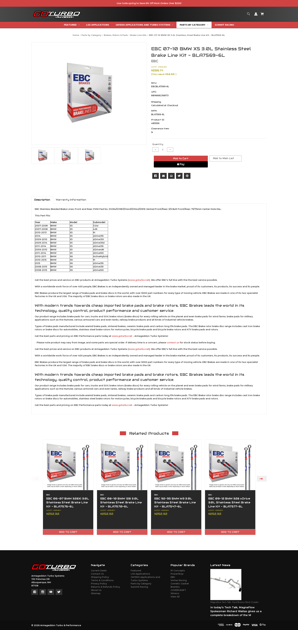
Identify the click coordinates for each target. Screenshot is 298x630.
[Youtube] (50, 592)
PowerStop (177, 573)
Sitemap (95, 593)
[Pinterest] (187, 176)
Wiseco (175, 593)
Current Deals (99, 570)
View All (175, 596)
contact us (173, 342)
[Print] (171, 176)
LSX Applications (140, 573)
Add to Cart (68, 532)
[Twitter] (179, 176)
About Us (96, 590)
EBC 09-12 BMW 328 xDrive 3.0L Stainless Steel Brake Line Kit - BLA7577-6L (229, 502)
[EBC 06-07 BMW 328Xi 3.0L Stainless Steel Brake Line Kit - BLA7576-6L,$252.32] (68, 465)
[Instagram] (42, 592)
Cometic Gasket (180, 583)
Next (262, 478)
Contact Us (97, 573)
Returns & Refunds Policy (105, 586)
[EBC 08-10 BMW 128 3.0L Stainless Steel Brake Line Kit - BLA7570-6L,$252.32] (122, 465)
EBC (173, 577)
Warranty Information (71, 199)
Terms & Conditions (102, 580)
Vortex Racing (179, 580)
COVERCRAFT (178, 590)
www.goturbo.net (139, 280)
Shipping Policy (100, 577)
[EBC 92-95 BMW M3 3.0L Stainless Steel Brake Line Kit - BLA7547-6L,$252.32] (176, 465)
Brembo (175, 586)
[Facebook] (155, 176)
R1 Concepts (178, 570)
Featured (136, 570)
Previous (36, 478)
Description (42, 199)
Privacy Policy (99, 583)
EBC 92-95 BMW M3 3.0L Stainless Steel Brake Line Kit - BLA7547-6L (175, 502)
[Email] (163, 176)
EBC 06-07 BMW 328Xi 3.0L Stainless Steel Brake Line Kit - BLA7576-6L (67, 502)
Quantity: (157, 144)
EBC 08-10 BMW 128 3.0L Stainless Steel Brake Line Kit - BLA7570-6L (121, 502)
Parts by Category (141, 583)
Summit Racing (139, 586)
